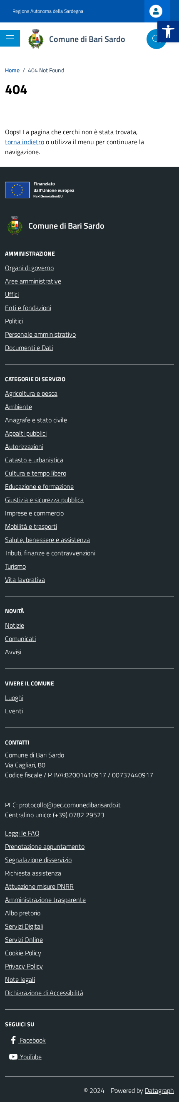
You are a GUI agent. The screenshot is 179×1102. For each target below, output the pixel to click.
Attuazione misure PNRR (39, 886)
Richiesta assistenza (33, 873)
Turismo (15, 566)
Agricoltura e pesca (31, 393)
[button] (168, 31)
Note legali (20, 979)
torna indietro (24, 142)
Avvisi (13, 652)
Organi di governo (29, 268)
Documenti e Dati (29, 348)
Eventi (14, 711)
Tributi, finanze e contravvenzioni (50, 553)
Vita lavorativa (25, 579)
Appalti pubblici (26, 433)
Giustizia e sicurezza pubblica (44, 500)
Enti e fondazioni (28, 308)
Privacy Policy (24, 966)
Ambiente (18, 407)
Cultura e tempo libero (35, 473)
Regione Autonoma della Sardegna (47, 11)
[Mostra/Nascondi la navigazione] (10, 38)
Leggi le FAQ (22, 833)
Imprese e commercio (34, 513)
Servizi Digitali (24, 926)
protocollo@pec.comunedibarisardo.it (70, 805)
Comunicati (20, 638)
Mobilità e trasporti (31, 526)
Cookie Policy (23, 953)
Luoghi (14, 698)
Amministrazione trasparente (45, 900)
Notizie (14, 625)
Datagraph (159, 1090)
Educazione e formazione (39, 486)
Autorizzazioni (24, 446)
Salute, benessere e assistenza (47, 540)
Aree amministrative (33, 281)
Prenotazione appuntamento (45, 846)
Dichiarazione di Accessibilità (44, 993)
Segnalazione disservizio (38, 860)
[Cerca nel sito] (157, 39)
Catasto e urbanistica (34, 460)
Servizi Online (24, 939)
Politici (14, 321)
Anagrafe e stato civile (36, 420)
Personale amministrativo (40, 334)
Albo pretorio (22, 913)
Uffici (12, 294)
